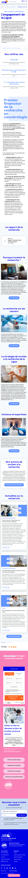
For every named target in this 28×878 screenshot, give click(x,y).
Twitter (4, 868)
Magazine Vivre (4, 861)
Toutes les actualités (14, 636)
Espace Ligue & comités (19, 854)
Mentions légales (13, 870)
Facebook (1, 868)
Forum (15, 852)
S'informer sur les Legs (14, 771)
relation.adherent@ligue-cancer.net (12, 751)
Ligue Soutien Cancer (6, 840)
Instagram (10, 868)
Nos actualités (4, 852)
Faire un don (15, 875)
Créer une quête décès (14, 759)
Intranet (16, 861)
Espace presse (17, 859)
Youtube (12, 868)
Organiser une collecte (14, 765)
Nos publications (5, 854)
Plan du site (4, 870)
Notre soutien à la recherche (14, 484)
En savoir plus (14, 297)
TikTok (15, 868)
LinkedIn (7, 868)
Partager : (4, 647)
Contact (3, 857)
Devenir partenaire (5, 859)
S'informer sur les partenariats (14, 776)
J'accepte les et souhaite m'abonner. (14, 819)
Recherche (9, 642)
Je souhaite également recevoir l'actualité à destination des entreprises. (15, 823)
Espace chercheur (18, 857)
